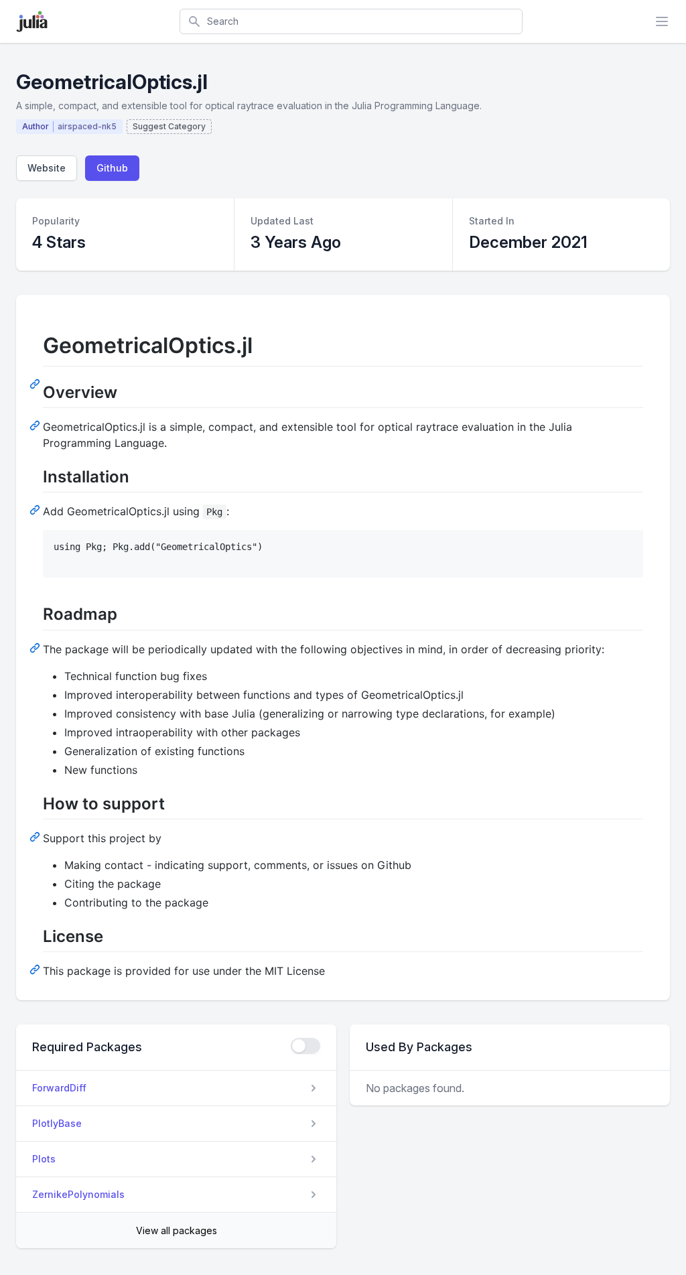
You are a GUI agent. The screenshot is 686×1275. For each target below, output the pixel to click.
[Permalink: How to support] (36, 836)
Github (112, 168)
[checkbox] (305, 1046)
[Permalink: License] (36, 969)
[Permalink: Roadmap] (36, 647)
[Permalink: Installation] (36, 509)
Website (46, 168)
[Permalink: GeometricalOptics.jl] (36, 383)
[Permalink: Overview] (36, 425)
